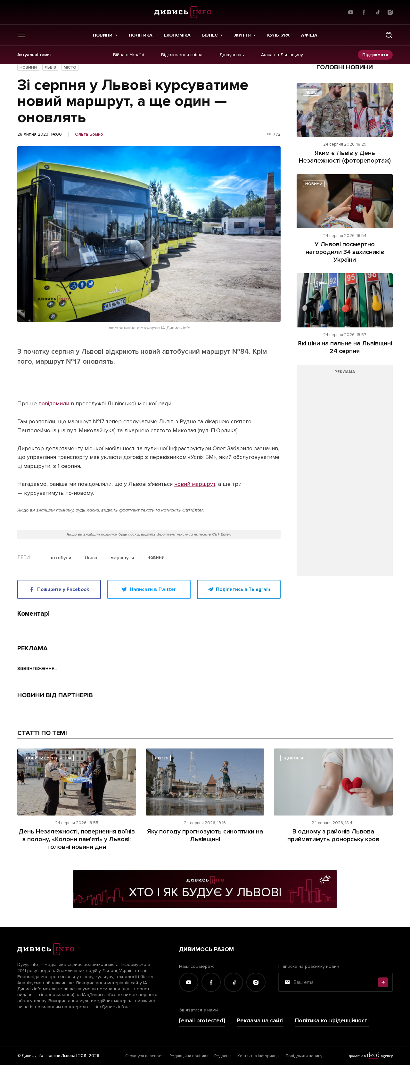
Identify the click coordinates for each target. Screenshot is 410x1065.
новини (156, 557)
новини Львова (60, 1055)
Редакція (223, 1056)
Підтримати (375, 54)
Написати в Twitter (153, 589)
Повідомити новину (303, 1056)
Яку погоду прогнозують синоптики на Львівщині (205, 835)
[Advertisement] (345, 473)
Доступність (231, 54)
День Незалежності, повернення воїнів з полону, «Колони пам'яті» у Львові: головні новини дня (77, 839)
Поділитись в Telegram (243, 589)
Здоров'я (293, 758)
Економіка (177, 35)
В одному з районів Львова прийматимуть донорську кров (333, 835)
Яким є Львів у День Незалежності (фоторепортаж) (345, 157)
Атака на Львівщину (282, 54)
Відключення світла (181, 54)
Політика (140, 35)
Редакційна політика (189, 1056)
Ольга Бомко (89, 134)
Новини (102, 35)
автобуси (60, 558)
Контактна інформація (258, 1056)
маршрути (122, 558)
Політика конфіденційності (332, 1020)
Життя (242, 35)
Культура (278, 35)
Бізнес (210, 35)
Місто (70, 67)
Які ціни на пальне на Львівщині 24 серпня (345, 347)
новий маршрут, (195, 483)
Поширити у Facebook (63, 589)
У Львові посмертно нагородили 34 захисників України (345, 252)
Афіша (309, 35)
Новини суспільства (48, 758)
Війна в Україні (128, 54)
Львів (50, 67)
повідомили (53, 403)
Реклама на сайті (260, 1020)
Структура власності (144, 1056)
